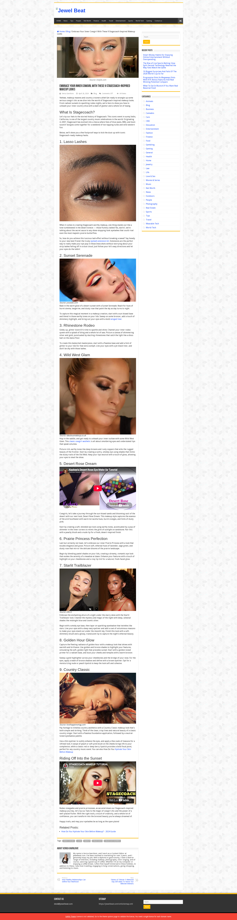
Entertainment (121, 21)
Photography (151, 204)
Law (147, 168)
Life (147, 172)
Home (62, 31)
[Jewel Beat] (70, 10)
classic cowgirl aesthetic (79, 441)
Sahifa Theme (70, 917)
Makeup (87, 841)
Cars (148, 117)
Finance (96, 21)
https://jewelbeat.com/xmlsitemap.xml (116, 904)
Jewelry (149, 164)
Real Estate (151, 208)
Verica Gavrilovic (68, 93)
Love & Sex (150, 176)
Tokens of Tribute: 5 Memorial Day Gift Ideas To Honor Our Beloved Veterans (122, 881)
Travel (111, 21)
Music (148, 184)
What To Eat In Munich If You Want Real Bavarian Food (160, 87)
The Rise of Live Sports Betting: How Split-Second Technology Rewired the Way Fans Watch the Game (159, 65)
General (149, 152)
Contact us (158, 21)
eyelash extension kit (100, 241)
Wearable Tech (152, 223)
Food (148, 141)
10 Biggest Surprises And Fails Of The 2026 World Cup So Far (160, 72)
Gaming (149, 21)
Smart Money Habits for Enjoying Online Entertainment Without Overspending (158, 57)
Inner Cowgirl (69, 841)
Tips (71, 21)
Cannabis (150, 113)
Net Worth (87, 21)
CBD (148, 121)
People (78, 21)
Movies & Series (153, 180)
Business (150, 109)
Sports (130, 21)
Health (104, 21)
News (66, 21)
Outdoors (150, 196)
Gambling (150, 145)
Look (79, 841)
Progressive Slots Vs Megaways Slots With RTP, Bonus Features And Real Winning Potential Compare (159, 79)
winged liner (116, 319)
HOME (59, 21)
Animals (149, 101)
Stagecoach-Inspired (112, 841)
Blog (68, 31)
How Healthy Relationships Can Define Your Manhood (74, 880)
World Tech (140, 21)
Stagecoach (97, 841)
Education (150, 125)
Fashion (149, 133)
